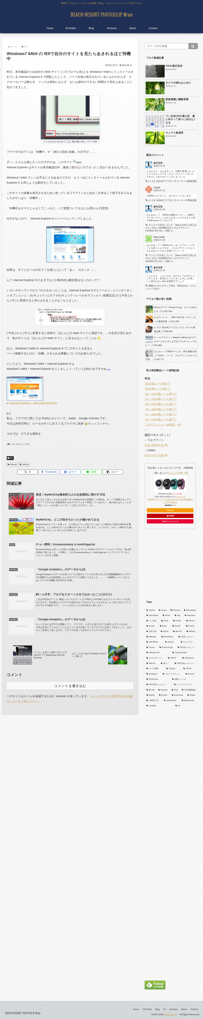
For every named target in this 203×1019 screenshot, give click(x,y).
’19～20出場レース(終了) (160, 404)
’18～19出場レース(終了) (160, 409)
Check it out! (180, 497)
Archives (173, 1009)
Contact (194, 1009)
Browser (13, 464)
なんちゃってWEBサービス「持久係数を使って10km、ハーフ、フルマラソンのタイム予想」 (171, 355)
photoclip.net (170, 1014)
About (184, 1009)
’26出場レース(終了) (157, 383)
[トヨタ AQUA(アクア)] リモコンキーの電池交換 (174, 329)
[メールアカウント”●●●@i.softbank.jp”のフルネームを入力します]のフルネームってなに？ (171, 341)
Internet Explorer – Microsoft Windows (33, 403)
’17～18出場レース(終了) (160, 414)
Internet (25, 464)
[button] (113, 472)
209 (173, 505)
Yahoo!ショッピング (170, 521)
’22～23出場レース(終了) (160, 399)
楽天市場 (170, 516)
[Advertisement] (171, 566)
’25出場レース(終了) (157, 388)
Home (136, 1009)
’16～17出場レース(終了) (160, 419)
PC (11, 458)
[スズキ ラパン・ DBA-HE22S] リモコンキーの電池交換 (175, 319)
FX (164, 1009)
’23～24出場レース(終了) (160, 394)
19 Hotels (147, 1009)
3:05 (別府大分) (155, 445)
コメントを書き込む (70, 686)
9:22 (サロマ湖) (155, 455)
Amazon (170, 510)
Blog (157, 1009)
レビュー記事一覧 (177, 472)
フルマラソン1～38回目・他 (163, 424)
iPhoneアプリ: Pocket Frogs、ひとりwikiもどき (175, 309)
